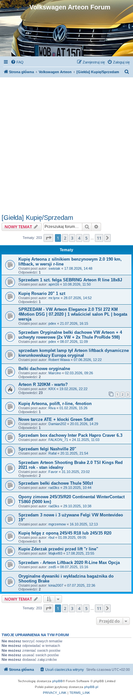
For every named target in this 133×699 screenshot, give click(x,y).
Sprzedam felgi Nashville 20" (47, 448)
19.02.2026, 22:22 (73, 389)
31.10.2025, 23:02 (76, 472)
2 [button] (65, 238)
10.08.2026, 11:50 (77, 284)
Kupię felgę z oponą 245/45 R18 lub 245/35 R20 (64, 533)
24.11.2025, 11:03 (85, 440)
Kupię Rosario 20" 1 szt (41, 293)
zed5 (52, 567)
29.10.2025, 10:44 (77, 488)
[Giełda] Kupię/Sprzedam (37, 217)
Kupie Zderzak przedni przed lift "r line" (58, 549)
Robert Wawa (59, 360)
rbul (51, 537)
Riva (52, 408)
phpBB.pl (91, 687)
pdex (52, 323)
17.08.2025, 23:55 (80, 553)
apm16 (53, 284)
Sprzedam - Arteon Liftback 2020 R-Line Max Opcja (69, 562)
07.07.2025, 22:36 (81, 585)
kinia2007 (55, 585)
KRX (52, 389)
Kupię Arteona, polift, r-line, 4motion (55, 403)
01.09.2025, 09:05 (72, 537)
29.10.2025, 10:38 (77, 506)
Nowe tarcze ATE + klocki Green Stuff (55, 419)
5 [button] (86, 238)
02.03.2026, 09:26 (79, 373)
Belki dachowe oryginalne (44, 368)
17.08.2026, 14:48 (78, 268)
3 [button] (72, 238)
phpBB (57, 681)
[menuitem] (17, 62)
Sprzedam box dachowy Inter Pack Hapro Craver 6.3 (70, 435)
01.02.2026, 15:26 (73, 408)
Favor (53, 472)
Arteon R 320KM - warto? (43, 384)
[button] (48, 238)
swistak (54, 268)
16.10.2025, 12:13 (84, 524)
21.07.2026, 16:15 (74, 323)
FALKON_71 (58, 440)
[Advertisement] (66, 144)
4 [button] (79, 238)
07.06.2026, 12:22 (88, 360)
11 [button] (99, 238)
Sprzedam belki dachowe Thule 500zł (55, 483)
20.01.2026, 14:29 (84, 424)
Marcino (54, 373)
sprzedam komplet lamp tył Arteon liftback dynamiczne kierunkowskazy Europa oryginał (73, 353)
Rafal (52, 453)
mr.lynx (54, 298)
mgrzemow (57, 524)
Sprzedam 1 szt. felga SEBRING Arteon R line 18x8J (70, 279)
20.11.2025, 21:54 (74, 453)
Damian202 (57, 424)
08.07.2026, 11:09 (74, 342)
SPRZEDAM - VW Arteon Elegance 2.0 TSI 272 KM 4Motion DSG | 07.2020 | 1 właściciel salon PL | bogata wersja (72, 314)
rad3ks (53, 488)
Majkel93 (55, 553)
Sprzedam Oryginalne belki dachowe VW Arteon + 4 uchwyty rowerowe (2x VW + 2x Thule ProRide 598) (70, 335)
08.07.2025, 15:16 (74, 567)
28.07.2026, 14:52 (78, 298)
